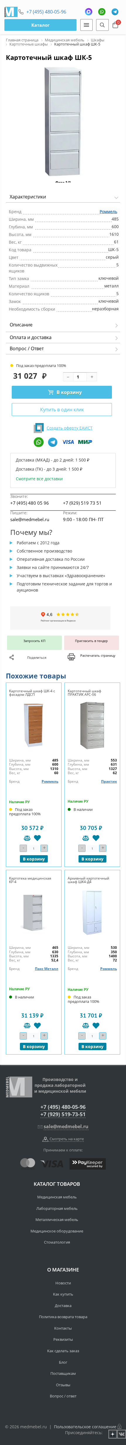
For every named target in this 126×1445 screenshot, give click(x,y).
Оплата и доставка (31, 337)
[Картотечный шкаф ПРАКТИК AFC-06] (92, 725)
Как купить (63, 1294)
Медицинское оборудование (56, 1231)
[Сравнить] (27, 838)
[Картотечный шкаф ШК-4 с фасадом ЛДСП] (33, 725)
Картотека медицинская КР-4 (30, 880)
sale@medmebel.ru (29, 519)
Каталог (40, 25)
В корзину (69, 392)
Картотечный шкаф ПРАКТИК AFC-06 (84, 692)
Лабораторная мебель (57, 1208)
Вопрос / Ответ (27, 348)
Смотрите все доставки (39, 478)
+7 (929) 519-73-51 (63, 1114)
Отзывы (63, 1384)
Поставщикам (63, 1373)
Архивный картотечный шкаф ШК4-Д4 (88, 880)
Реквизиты (63, 1339)
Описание (21, 324)
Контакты (63, 1328)
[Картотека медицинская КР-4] (33, 912)
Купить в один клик (62, 409)
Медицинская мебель (57, 1197)
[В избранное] (37, 838)
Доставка (63, 1305)
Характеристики (28, 196)
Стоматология (57, 1242)
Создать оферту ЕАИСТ (70, 428)
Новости (63, 1283)
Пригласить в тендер (91, 641)
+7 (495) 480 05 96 (29, 503)
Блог (63, 1362)
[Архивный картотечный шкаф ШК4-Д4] (92, 912)
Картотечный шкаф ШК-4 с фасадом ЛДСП (32, 692)
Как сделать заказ (63, 1350)
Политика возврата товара (63, 1316)
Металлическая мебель (56, 1219)
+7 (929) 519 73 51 (82, 503)
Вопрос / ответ (63, 1396)
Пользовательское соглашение (85, 1426)
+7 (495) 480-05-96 (46, 12)
